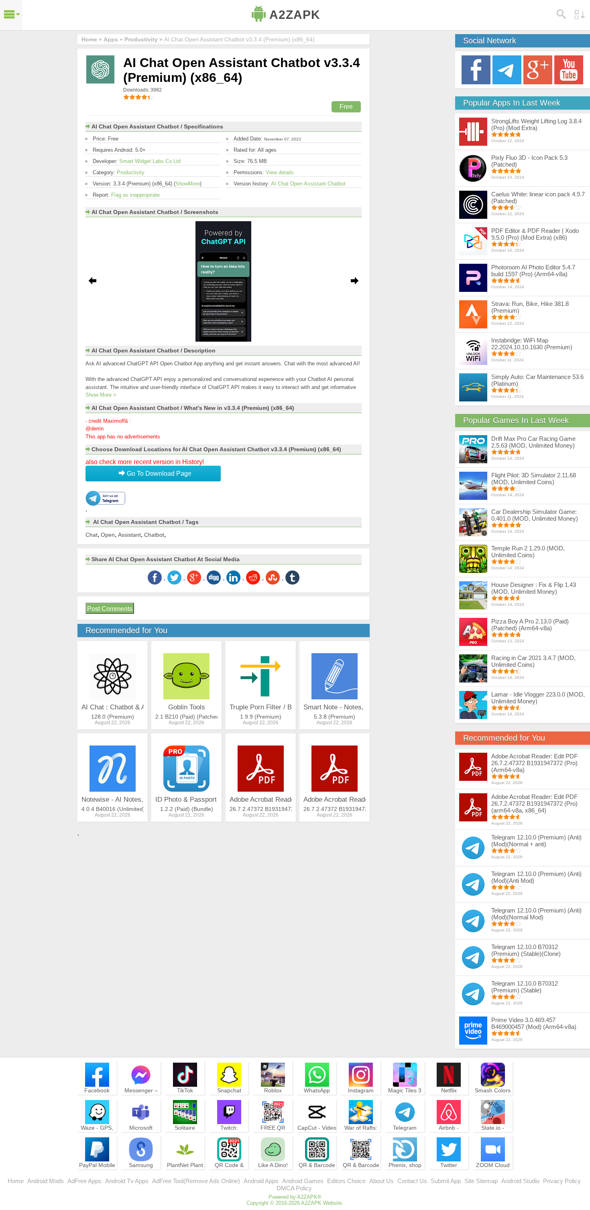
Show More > (100, 395)
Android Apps (261, 1180)
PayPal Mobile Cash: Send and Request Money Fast (97, 1176)
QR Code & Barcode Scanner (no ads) (229, 1176)
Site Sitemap (481, 1180)
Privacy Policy (562, 1180)
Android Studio (520, 1180)
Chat (91, 535)
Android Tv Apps (127, 1180)
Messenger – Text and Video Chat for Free (141, 1097)
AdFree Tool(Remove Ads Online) (196, 1180)
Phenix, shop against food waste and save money (405, 1176)
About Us (381, 1180)
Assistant (129, 535)
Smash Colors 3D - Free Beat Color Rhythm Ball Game (493, 1101)
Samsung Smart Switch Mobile (141, 1172)
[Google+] (537, 69)
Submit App (446, 1180)
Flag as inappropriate (135, 195)
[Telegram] (506, 69)
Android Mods (45, 1180)
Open (108, 535)
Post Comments (109, 608)
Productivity (130, 172)
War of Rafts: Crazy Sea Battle (360, 1134)
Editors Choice (346, 1180)
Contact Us (412, 1180)
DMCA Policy (294, 1188)
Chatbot (154, 535)
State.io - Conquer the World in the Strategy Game (493, 1138)
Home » (91, 39)
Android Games (302, 1180)
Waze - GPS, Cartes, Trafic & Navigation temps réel (97, 1138)
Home (16, 1180)
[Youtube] (568, 69)
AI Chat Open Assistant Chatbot (308, 184)
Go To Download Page (158, 473)
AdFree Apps (84, 1180)
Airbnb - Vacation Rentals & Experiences (448, 1138)
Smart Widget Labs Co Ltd (150, 161)
